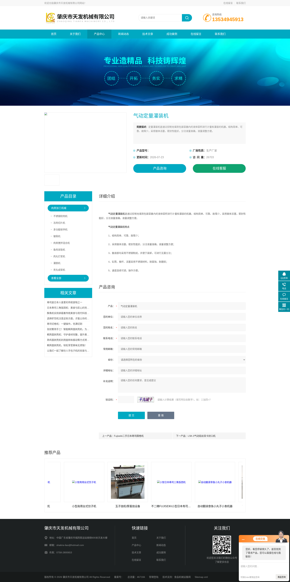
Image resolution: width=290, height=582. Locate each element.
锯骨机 (56, 236)
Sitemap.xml (201, 577)
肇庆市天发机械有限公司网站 (69, 3)
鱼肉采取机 (59, 249)
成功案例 (171, 34)
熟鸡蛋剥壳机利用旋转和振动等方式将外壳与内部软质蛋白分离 (80, 340)
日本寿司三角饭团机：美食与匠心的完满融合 (70, 307)
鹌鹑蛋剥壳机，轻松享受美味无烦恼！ (67, 345)
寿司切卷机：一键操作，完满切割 (64, 323)
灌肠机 (56, 263)
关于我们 (75, 34)
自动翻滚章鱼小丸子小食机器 (194, 506)
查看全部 (56, 278)
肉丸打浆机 (59, 256)
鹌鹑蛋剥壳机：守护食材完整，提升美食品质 (70, 334)
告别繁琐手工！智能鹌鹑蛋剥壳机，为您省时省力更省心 (76, 329)
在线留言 (228, 3)
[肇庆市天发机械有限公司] (84, 9)
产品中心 (99, 34)
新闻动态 (123, 34)
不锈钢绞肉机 (60, 216)
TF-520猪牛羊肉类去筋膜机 (238, 506)
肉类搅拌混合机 (61, 243)
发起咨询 (282, 577)
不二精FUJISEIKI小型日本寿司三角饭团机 (151, 506)
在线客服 (219, 168)
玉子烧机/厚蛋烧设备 (107, 506)
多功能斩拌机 (60, 229)
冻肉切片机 (59, 222)
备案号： (119, 577)
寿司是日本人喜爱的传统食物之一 (64, 302)
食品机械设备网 (182, 577)
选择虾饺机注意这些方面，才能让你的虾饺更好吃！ (74, 318)
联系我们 (241, 3)
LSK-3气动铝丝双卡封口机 (201, 436)
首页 (53, 34)
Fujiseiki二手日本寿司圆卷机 (129, 436)
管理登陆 (153, 577)
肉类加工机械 (58, 208)
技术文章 (147, 34)
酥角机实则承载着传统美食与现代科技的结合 (70, 313)
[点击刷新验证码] (145, 399)
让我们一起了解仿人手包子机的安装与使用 (69, 350)
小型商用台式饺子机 (64, 506)
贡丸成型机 (59, 269)
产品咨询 (159, 168)
